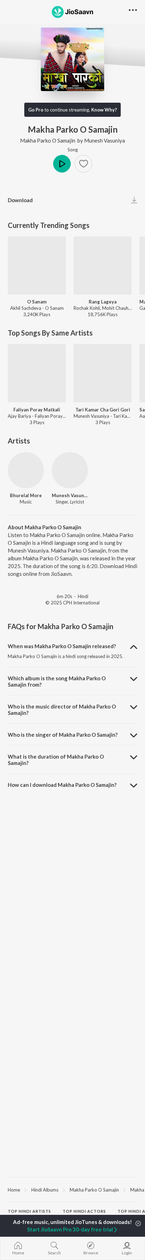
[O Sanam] (37, 265)
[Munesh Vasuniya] (70, 470)
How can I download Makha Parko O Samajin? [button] (62, 785)
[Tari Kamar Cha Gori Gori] (103, 373)
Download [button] (20, 200)
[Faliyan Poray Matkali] (37, 373)
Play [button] (62, 164)
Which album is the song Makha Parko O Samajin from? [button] (57, 681)
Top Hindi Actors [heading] (84, 1211)
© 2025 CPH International (72, 602)
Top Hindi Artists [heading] (29, 1211)
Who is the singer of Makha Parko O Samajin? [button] (63, 734)
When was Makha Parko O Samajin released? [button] (62, 646)
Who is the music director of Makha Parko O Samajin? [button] (62, 709)
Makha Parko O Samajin (47, 140)
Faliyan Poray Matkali (36, 409)
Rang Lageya (102, 302)
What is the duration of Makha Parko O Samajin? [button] (56, 759)
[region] (72, 1189)
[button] (83, 164)
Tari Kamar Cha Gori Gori (102, 409)
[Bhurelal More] (26, 470)
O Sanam (36, 302)
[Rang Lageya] (103, 265)
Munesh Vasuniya (104, 140)
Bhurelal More (26, 495)
